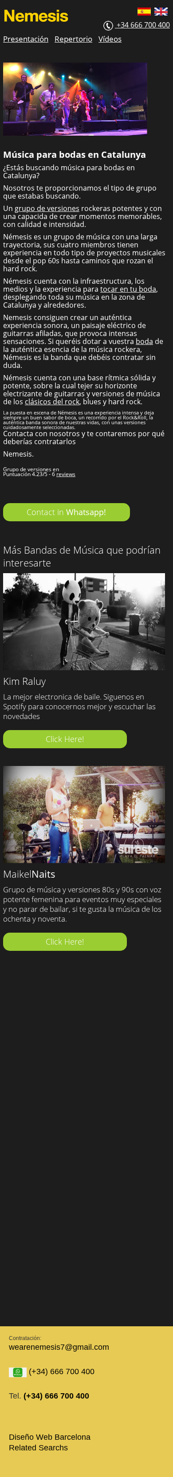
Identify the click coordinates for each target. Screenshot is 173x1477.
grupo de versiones (47, 208)
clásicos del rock (52, 401)
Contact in (66, 512)
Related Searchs (38, 1447)
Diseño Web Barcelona (49, 1437)
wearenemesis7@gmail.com (59, 1347)
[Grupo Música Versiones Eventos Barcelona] (145, 13)
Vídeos (110, 39)
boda (144, 341)
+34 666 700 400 (142, 25)
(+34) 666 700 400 (60, 1371)
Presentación (25, 39)
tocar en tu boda (128, 289)
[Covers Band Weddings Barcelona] (162, 13)
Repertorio (73, 39)
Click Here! (65, 739)
